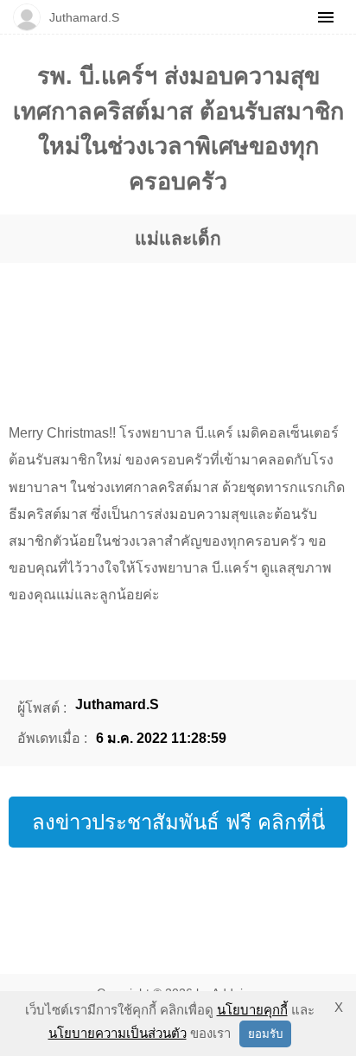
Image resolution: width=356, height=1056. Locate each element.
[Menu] (325, 17)
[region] (178, 326)
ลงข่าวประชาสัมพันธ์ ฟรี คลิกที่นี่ (178, 822)
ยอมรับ (265, 1033)
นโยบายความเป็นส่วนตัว (117, 1033)
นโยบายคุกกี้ (252, 1009)
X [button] (338, 1007)
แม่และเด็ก (178, 238)
